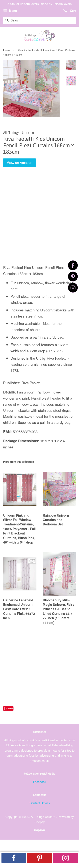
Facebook (39, 781)
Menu (12, 10)
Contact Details (39, 803)
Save (10, 708)
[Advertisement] (39, 218)
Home (6, 50)
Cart (72, 10)
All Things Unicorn (43, 816)
